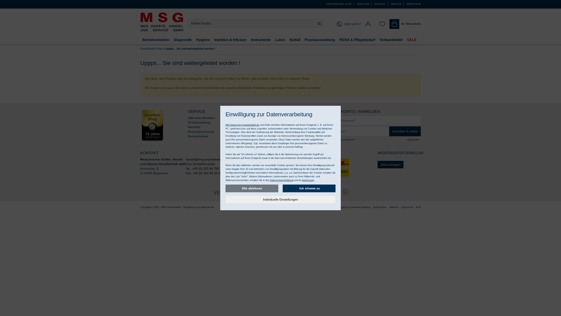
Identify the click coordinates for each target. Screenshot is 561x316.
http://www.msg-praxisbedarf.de (242, 125)
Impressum (308, 180)
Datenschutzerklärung (282, 180)
